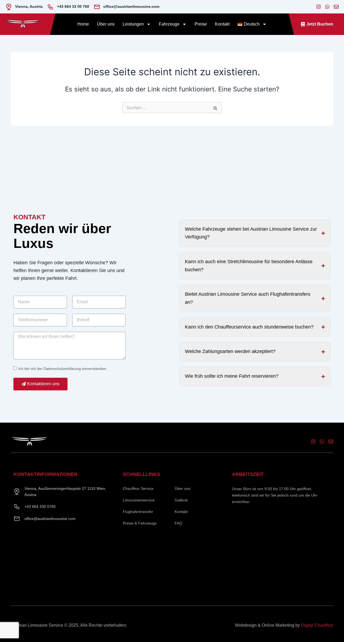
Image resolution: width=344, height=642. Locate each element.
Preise (201, 24)
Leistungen (133, 24)
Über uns (105, 24)
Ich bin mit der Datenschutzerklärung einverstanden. (62, 368)
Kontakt (222, 24)
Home (83, 24)
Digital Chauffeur (317, 625)
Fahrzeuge (169, 24)
